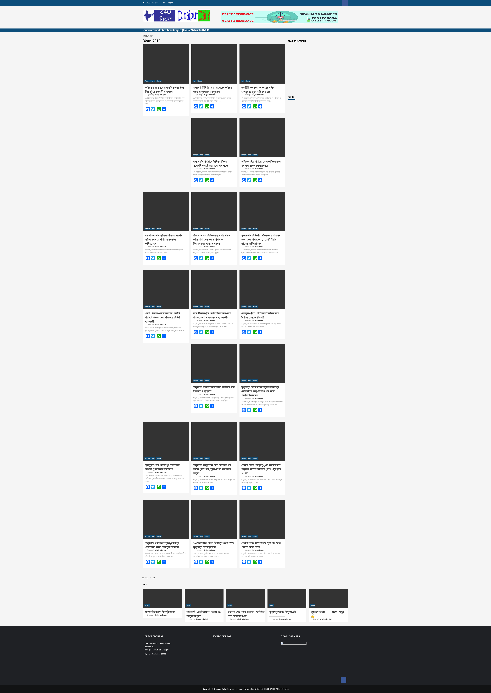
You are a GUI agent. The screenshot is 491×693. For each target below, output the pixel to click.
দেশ (194, 81)
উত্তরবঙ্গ (147, 81)
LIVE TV (205, 30)
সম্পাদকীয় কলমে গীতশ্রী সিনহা (160, 612)
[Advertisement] (318, 70)
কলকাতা (158, 30)
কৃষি (164, 3)
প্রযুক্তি (170, 3)
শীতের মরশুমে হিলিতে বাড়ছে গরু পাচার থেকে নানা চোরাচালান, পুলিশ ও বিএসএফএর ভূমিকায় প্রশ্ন (211, 239)
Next (153, 577)
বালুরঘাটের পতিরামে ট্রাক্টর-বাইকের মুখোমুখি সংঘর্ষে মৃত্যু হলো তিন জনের (210, 163)
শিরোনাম (159, 81)
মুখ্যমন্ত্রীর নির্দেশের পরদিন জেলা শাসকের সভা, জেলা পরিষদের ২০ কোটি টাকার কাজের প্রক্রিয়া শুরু (261, 239)
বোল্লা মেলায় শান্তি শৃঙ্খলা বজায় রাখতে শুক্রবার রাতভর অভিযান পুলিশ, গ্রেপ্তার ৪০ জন (261, 469)
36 (150, 577)
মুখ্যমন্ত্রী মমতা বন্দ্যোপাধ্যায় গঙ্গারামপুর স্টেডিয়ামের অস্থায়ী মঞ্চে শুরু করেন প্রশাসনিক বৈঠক (260, 391)
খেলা (189, 30)
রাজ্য (150, 30)
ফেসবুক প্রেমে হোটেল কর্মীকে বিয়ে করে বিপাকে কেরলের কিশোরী (260, 315)
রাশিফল (199, 30)
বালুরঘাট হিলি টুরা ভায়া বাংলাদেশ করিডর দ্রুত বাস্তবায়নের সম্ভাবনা (212, 89)
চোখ (186, 30)
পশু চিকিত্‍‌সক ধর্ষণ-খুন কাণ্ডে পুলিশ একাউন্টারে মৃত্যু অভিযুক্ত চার (257, 89)
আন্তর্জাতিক (172, 30)
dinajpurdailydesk (161, 95)
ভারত (154, 30)
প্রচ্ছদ (145, 30)
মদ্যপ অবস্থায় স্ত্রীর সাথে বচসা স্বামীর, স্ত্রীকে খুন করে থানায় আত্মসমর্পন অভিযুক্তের (164, 239)
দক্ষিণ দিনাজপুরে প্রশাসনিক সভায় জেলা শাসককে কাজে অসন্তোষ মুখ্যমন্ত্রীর (212, 315)
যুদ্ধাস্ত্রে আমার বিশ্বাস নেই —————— (282, 614)
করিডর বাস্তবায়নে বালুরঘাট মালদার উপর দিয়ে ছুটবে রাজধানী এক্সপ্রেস (164, 89)
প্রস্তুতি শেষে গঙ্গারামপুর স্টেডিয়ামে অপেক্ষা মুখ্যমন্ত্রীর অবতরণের (162, 467)
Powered (248, 689)
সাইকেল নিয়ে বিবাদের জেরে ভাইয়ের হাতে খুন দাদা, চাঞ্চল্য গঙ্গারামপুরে (261, 163)
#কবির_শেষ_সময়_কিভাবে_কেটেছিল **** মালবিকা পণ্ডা (246, 614)
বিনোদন (194, 30)
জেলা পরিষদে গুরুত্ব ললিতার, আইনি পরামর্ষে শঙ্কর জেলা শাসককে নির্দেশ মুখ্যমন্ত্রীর (162, 317)
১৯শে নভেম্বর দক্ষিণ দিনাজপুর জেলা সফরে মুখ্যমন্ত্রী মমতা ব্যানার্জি (213, 545)
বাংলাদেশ (164, 30)
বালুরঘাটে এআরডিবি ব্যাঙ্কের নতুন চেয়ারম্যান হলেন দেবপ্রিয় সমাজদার (162, 545)
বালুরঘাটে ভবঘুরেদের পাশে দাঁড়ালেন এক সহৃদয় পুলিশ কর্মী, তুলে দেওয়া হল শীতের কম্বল (212, 469)
